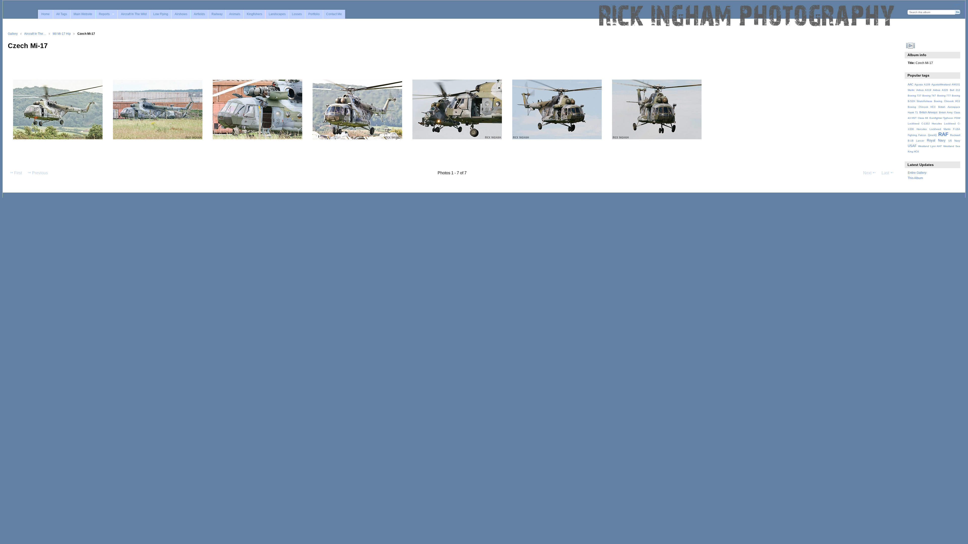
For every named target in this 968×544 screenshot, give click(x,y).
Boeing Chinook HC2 (947, 101)
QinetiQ (932, 135)
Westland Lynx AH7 (930, 146)
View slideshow (910, 45)
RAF (943, 134)
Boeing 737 (914, 95)
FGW (957, 118)
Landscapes (277, 14)
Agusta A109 (922, 84)
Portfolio (314, 14)
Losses (297, 14)
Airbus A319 (923, 90)
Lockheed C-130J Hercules (925, 123)
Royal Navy (936, 140)
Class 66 (923, 118)
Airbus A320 (940, 90)
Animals (234, 14)
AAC (910, 84)
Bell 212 (955, 90)
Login (957, 4)
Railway (217, 14)
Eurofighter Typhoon (941, 118)
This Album (915, 178)
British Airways (928, 112)
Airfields (199, 14)
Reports (104, 14)
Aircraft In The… (35, 33)
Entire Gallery (917, 172)
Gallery (13, 33)
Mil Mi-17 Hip (62, 33)
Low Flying (160, 14)
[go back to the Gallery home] (747, 16)
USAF (912, 146)
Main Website (83, 14)
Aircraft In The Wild (134, 14)
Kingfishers (254, 14)
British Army (946, 112)
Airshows (181, 14)
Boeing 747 (929, 95)
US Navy (954, 140)
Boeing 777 (944, 95)
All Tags (61, 14)
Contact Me (334, 14)
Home (45, 14)
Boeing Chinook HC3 (922, 107)
